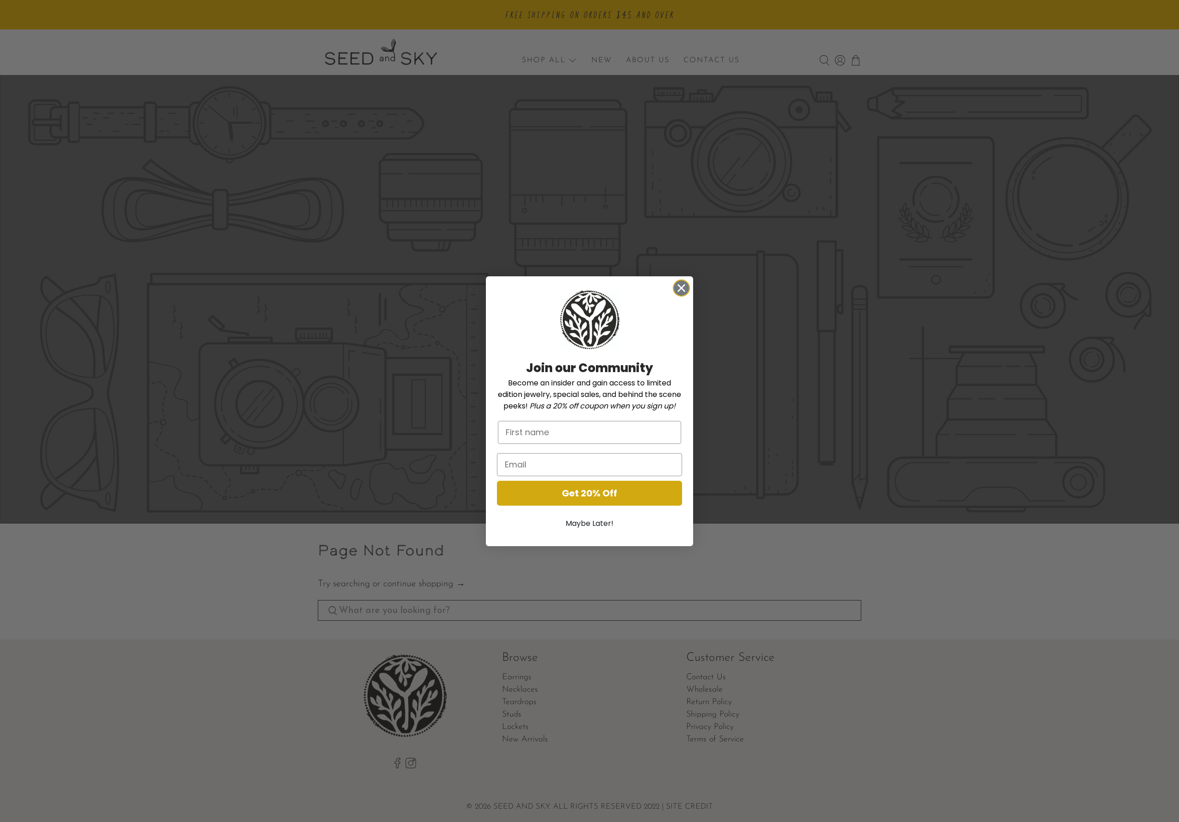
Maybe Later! (589, 523)
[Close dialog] (681, 288)
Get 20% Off (589, 493)
